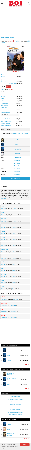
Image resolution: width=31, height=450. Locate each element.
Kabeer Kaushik (17, 157)
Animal (8, 355)
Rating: (2, 89)
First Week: (3, 96)
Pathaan (9, 360)
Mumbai (3, 212)
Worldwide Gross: (5, 105)
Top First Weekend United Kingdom (15, 412)
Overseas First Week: (5, 123)
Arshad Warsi (17, 160)
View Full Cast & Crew (15, 178)
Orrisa (2, 286)
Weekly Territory (6, 115)
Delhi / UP (3, 219)
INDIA (2, 206)
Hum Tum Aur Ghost (7, 38)
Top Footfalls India (15, 396)
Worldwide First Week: (6, 125)
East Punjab (4, 225)
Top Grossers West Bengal (15, 409)
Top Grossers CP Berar (16, 407)
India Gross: (3, 101)
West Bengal (4, 274)
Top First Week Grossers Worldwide (15, 399)
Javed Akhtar (17, 169)
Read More (3, 198)
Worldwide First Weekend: (6, 121)
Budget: (2, 98)
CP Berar (3, 237)
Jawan (8, 350)
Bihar (2, 268)
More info (20, 448)
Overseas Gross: (4, 103)
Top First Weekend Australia (15, 415)
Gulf (2, 309)
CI (1, 243)
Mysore (2, 256)
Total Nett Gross (12, 83)
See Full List (26, 364)
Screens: (3, 74)
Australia (3, 315)
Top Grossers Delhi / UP (15, 404)
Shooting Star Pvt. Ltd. (17, 133)
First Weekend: (4, 81)
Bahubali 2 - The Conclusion (10, 374)
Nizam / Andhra (4, 249)
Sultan (8, 429)
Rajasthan (3, 231)
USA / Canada (4, 303)
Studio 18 (26, 133)
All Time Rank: (4, 107)
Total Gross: (16, 299)
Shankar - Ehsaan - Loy (19, 166)
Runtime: (17, 41)
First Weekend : (4, 299)
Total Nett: (3, 209)
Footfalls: (3, 110)
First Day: (3, 76)
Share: (15, 209)
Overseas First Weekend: (6, 119)
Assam (2, 280)
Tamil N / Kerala (4, 262)
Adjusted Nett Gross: (5, 112)
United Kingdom (4, 297)
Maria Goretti (17, 163)
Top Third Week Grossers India (15, 402)
